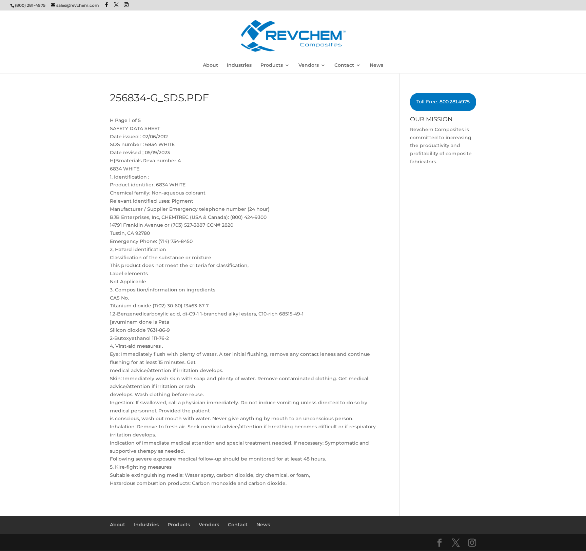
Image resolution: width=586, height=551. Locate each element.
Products (271, 65)
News (376, 65)
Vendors (308, 65)
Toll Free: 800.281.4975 (443, 102)
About (210, 65)
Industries (239, 65)
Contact (344, 65)
